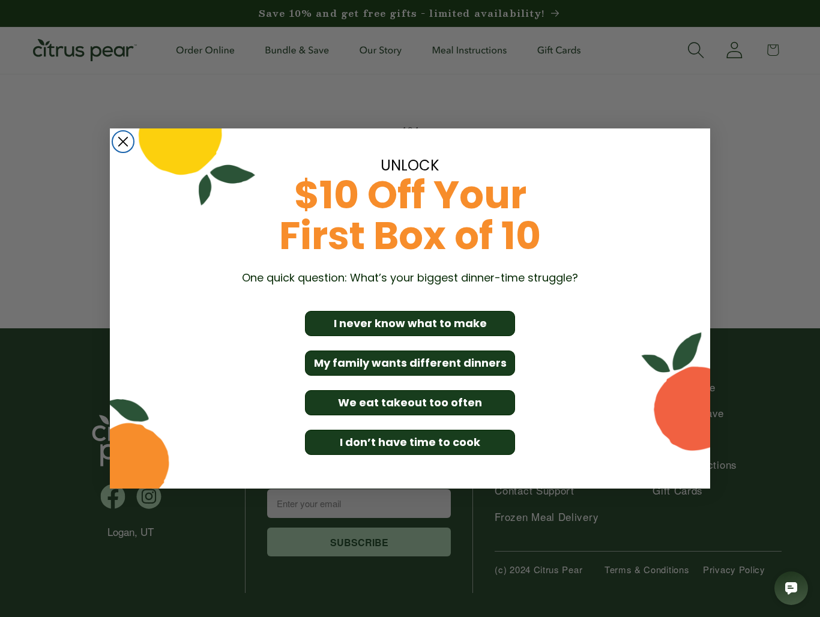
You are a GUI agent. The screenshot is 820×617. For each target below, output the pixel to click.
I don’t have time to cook (410, 442)
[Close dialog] (123, 141)
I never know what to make (410, 323)
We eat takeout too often (410, 402)
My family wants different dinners (410, 362)
